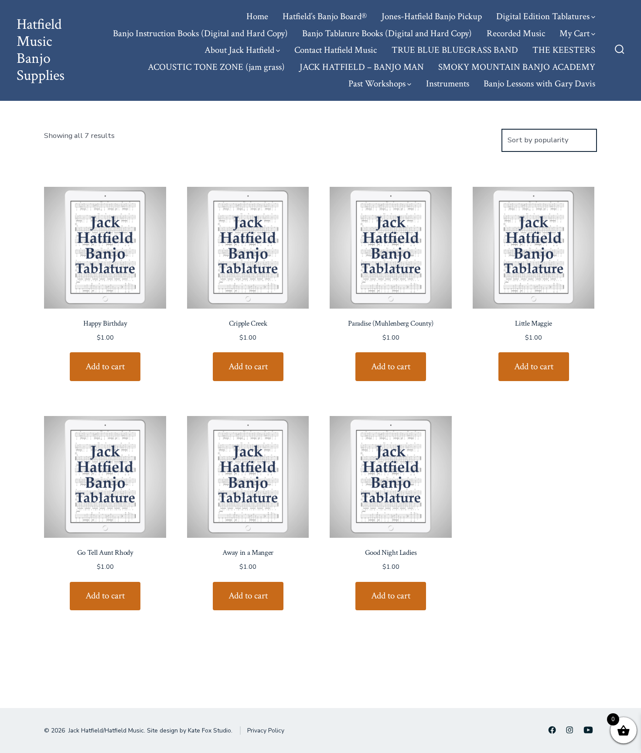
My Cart (574, 33)
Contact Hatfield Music (335, 50)
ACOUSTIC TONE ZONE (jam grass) (216, 67)
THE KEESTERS (563, 50)
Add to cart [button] (105, 366)
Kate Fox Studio (209, 730)
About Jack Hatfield (239, 50)
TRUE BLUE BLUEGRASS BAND (455, 50)
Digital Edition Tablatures (543, 16)
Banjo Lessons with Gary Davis (539, 83)
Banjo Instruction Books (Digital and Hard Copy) (200, 33)
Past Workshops (377, 83)
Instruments (447, 83)
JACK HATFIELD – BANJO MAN (362, 67)
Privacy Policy (265, 730)
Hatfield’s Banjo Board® (325, 16)
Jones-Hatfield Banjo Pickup (432, 16)
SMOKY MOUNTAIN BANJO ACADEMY (516, 67)
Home (257, 16)
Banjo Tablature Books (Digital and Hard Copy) (387, 33)
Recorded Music (516, 33)
